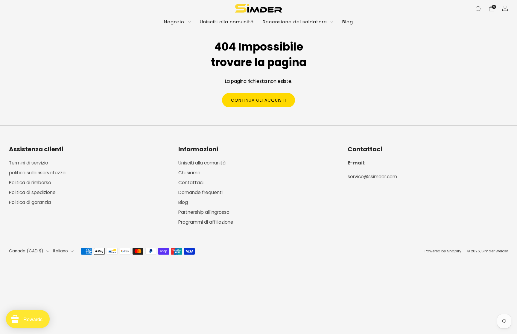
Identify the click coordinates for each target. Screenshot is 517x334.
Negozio (174, 22)
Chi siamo (189, 173)
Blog (347, 22)
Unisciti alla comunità (227, 22)
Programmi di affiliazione (205, 222)
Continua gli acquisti (258, 100)
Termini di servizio (28, 163)
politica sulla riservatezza (37, 173)
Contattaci (190, 182)
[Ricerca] (478, 9)
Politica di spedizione (32, 192)
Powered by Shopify (443, 251)
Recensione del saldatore (295, 22)
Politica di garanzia (30, 202)
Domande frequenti (200, 192)
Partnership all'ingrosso (203, 212)
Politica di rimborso (30, 182)
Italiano (60, 251)
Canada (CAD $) (26, 251)
